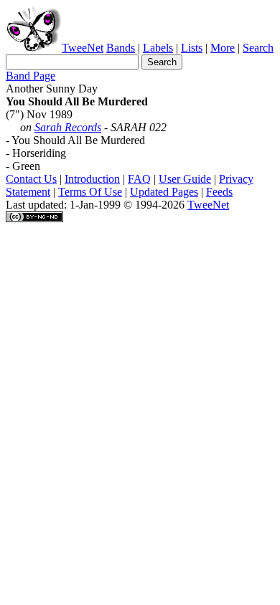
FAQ (139, 179)
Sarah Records (67, 127)
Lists (191, 48)
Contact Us (31, 179)
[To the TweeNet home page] (34, 48)
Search (258, 48)
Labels (158, 48)
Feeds (219, 192)
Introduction (92, 179)
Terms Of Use (90, 192)
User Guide (185, 179)
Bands (120, 48)
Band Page (30, 76)
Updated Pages (164, 192)
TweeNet (82, 48)
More (222, 48)
